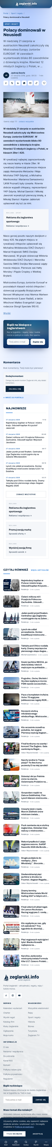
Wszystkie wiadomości (38, 1008)
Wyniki (7, 313)
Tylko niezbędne (14, 1134)
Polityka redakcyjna (12, 1069)
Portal (5, 13)
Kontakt (6, 1065)
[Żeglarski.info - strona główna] (26, 4)
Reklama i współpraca (13, 1051)
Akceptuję (38, 1134)
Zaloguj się (15, 389)
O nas (6, 1047)
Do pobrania (8, 1056)
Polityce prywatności (24, 1127)
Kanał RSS (8, 1060)
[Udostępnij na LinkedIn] (18, 83)
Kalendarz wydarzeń (12, 1008)
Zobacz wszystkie (25, 494)
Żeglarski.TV (34, 1035)
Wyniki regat (9, 1017)
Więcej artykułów (40, 570)
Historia (31, 1022)
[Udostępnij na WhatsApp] (24, 83)
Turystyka (32, 1031)
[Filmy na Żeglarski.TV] (19, 995)
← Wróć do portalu (13, 397)
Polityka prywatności (12, 1074)
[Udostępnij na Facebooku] (5, 83)
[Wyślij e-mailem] (30, 83)
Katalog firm (8, 1022)
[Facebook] (6, 995)
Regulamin (8, 1079)
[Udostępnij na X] (11, 83)
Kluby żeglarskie (10, 1026)
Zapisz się (38, 342)
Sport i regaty (17, 13)
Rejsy (30, 1013)
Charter (6, 1013)
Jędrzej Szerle (18, 73)
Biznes (31, 1026)
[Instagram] (12, 995)
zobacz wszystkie (26, 121)
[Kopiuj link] (36, 83)
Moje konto (8, 1035)
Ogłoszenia (8, 1031)
